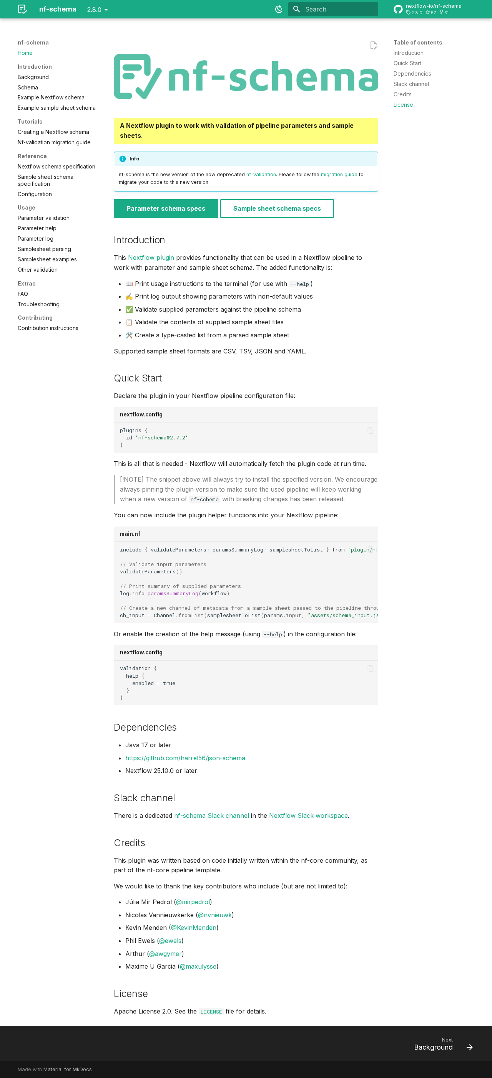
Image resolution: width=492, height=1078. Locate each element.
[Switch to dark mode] (279, 9)
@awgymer (165, 953)
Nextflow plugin (151, 257)
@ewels (170, 940)
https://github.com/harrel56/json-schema (185, 758)
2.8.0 (94, 9)
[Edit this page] (373, 46)
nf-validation (261, 174)
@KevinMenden (193, 927)
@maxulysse (198, 966)
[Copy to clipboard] (370, 430)
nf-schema (33, 42)
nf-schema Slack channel (211, 815)
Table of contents (418, 42)
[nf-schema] (22, 9)
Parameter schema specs (166, 208)
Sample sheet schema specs (277, 208)
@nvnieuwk (215, 915)
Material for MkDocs (67, 1069)
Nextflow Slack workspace (308, 815)
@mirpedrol (193, 902)
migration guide (339, 174)
